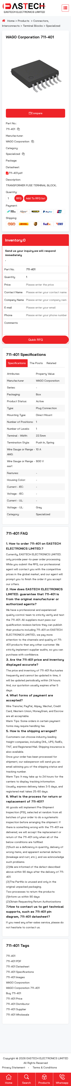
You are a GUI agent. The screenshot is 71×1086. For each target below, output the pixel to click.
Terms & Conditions (45, 1067)
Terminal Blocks (33, 25)
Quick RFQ (35, 340)
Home (11, 21)
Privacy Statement (13, 1067)
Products (23, 21)
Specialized (53, 25)
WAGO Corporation (17, 141)
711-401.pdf (16, 173)
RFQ (18, 198)
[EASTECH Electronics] (24, 8)
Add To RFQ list (35, 198)
